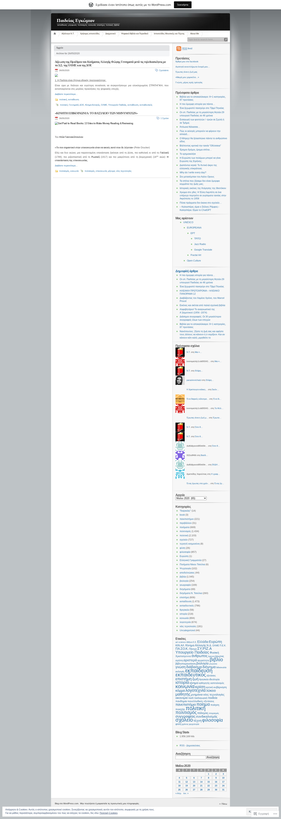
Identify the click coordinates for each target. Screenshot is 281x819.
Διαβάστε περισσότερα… (66, 94)
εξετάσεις (211, 675)
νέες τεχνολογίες (124, 171)
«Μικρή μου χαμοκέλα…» (187, 77)
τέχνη (197, 720)
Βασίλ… (204, 455)
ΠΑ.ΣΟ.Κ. (181, 648)
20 (194, 785)
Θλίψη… (199, 371)
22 (208, 785)
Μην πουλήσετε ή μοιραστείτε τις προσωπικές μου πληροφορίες (109, 803)
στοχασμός (214, 713)
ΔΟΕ (82, 105)
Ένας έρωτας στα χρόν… (198, 483)
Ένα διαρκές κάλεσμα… (198, 399)
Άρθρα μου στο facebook (186, 61)
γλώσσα (213, 664)
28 (201, 790)
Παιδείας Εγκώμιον (76, 20)
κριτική (209, 687)
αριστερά (190, 660)
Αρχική (55, 34)
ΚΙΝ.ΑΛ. (180, 645)
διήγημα (209, 667)
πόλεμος (202, 713)
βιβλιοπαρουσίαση (185, 663)
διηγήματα (185, 589)
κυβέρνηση (220, 687)
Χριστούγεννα (183, 656)
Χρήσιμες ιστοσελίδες (90, 33)
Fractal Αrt (196, 255)
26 (186, 790)
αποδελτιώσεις (187, 572)
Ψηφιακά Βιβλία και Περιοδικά (134, 33)
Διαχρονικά (110, 33)
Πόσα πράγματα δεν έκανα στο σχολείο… (201, 202)
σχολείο (184, 539)
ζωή (195, 679)
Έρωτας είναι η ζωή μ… (197, 417)
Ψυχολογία (185, 568)
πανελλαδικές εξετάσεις (201, 701)
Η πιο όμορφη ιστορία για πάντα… (197, 104)
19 (186, 785)
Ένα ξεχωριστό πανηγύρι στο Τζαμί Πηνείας (202, 108)
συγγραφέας (185, 716)
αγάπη (179, 660)
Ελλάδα (202, 641)
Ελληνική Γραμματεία (190, 560)
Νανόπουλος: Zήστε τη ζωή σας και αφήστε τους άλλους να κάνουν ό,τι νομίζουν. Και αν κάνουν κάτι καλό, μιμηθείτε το (202, 334)
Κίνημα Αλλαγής (92, 105)
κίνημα (194, 682)
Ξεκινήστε (182, 4)
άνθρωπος (200, 656)
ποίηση (214, 704)
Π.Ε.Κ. (223, 645)
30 (216, 790)
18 (179, 785)
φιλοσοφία (185, 552)
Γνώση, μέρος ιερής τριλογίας (188, 82)
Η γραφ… (215, 474)
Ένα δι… (217, 399)
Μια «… (198, 352)
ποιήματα (184, 527)
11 (179, 782)
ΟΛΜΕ (104, 105)
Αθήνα (189, 642)
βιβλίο (216, 659)
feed (187, 48)
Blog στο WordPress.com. (67, 803)
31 (223, 790)
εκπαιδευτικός (146, 105)
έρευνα (211, 656)
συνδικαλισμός (206, 716)
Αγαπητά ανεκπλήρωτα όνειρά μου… (192, 67)
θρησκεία (184, 610)
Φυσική (214, 652)
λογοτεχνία (185, 622)
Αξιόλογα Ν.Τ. (68, 33)
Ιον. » (185, 793)
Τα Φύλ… (218, 408)
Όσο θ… (199, 427)
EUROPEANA (194, 227)
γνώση (180, 667)
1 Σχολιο (165, 118)
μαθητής (182, 694)
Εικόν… (215, 389)
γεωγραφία (185, 585)
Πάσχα (193, 649)
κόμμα (180, 690)
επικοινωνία (101, 171)
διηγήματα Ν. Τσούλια (191, 593)
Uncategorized (187, 630)
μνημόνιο (197, 694)
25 (179, 790)
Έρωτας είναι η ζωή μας (186, 72)
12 (186, 782)
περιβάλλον (186, 523)
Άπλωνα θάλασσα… (190, 127)
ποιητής (180, 709)
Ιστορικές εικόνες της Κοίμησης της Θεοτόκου (203, 188)
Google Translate (203, 249)
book (182, 514)
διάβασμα (194, 667)
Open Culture (194, 260)
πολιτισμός (64, 171)
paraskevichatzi (194, 380)
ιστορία (183, 614)
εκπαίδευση (73, 99)
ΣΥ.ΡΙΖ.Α (204, 648)
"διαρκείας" (185, 510)
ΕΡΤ (193, 233)
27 (194, 790)
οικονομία (181, 697)
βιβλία (183, 576)
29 (208, 790)
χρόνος (185, 724)
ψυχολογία (194, 724)
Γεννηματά (74, 105)
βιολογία (184, 581)
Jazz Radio (200, 244)
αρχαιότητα (203, 660)
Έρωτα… (217, 417)
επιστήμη (184, 597)
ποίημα (203, 704)
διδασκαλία (221, 667)
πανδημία (181, 701)
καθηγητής (204, 683)
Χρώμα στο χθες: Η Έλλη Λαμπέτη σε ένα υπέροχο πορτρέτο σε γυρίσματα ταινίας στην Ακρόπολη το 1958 (203, 195)
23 (216, 785)
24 (223, 785)
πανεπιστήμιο (187, 519)
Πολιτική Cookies (109, 813)
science (182, 642)
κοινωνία (74, 171)
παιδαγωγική (200, 698)
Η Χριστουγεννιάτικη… (197, 389)
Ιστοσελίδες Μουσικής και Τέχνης (169, 33)
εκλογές (180, 671)
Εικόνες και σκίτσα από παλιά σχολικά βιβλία (202, 305)
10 (223, 778)
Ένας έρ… (219, 483)
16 (216, 782)
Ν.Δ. (209, 645)
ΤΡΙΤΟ (197, 238)
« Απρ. (178, 793)
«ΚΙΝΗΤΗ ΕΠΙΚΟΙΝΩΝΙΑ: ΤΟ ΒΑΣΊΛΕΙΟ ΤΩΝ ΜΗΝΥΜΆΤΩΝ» (96, 113)
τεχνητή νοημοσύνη (190, 543)
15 (208, 782)
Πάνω (224, 804)
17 (223, 782)
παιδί (191, 698)
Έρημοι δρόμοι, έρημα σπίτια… (196, 149)
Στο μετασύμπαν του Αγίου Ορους (197, 176)
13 (194, 782)
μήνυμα (111, 171)
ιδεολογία (214, 679)
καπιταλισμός (217, 683)
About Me (194, 33)
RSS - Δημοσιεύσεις (190, 745)
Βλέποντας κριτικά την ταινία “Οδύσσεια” (200, 145)
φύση (182, 548)
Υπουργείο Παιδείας (117, 105)
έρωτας (219, 656)
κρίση (200, 686)
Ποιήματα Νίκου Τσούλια (192, 564)
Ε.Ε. (195, 642)
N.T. (188, 352)
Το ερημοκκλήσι (188, 154)
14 (201, 782)
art (176, 642)
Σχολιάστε (164, 70)
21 (201, 785)
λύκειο (211, 690)
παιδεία (212, 697)
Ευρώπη (184, 556)
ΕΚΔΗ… (216, 464)
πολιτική (63, 99)
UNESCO (188, 222)
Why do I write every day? (193, 172)
